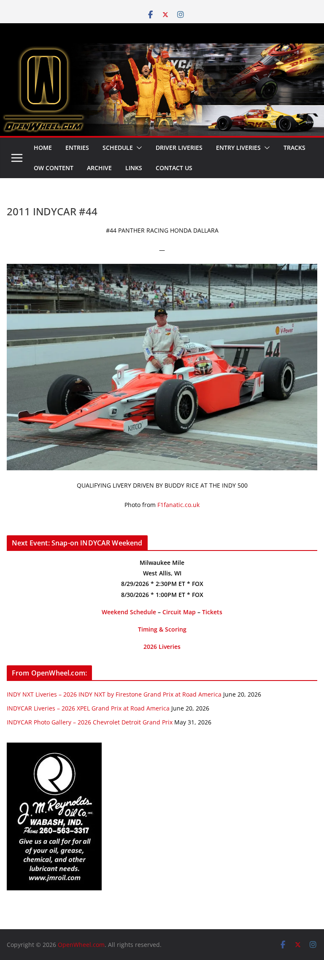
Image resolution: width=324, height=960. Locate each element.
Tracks (294, 148)
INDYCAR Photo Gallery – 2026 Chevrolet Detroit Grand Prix (90, 722)
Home (43, 148)
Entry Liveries (238, 148)
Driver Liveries (179, 148)
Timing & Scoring (162, 629)
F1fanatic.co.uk (178, 505)
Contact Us (174, 168)
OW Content (53, 168)
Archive (99, 168)
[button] (137, 148)
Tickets (212, 612)
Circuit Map (179, 612)
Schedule (118, 148)
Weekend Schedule (129, 612)
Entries (77, 148)
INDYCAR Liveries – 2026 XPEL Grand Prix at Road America (88, 708)
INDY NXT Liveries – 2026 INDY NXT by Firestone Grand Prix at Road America (114, 694)
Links (133, 168)
